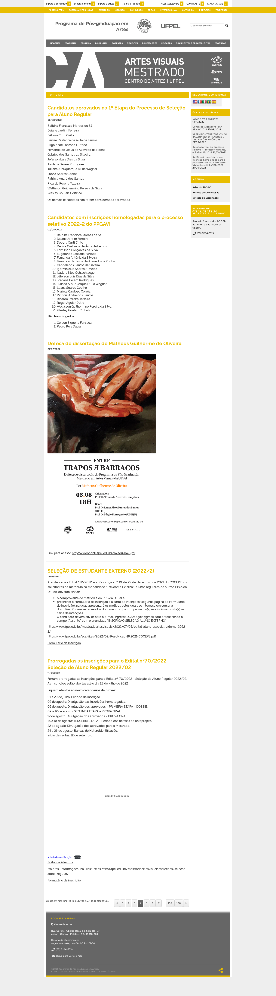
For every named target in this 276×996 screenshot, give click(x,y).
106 (178, 903)
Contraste (194, 3)
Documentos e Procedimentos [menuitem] (193, 43)
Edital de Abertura (60, 862)
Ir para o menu (84, 3)
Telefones (221, 10)
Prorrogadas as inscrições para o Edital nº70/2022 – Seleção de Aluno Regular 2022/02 (109, 663)
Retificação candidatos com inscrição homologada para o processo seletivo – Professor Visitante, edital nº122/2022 (209, 161)
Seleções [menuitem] (166, 43)
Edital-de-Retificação (60, 857)
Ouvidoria (188, 10)
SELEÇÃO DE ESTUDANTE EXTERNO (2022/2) (101, 570)
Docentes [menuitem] (117, 43)
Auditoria (104, 10)
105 (170, 903)
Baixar (77, 857)
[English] (194, 102)
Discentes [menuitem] (132, 43)
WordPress (69, 971)
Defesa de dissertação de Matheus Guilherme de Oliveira (115, 343)
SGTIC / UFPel (108, 971)
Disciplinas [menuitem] (101, 43)
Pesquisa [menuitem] (86, 43)
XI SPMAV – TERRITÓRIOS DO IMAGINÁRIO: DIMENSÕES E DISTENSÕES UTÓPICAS (209, 137)
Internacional (168, 10)
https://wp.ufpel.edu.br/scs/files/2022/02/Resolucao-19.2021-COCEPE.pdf (102, 636)
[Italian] (204, 102)
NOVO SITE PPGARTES (205, 119)
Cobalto (120, 10)
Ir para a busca (108, 3)
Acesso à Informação (81, 10)
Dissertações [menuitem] (149, 43)
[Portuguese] (209, 102)
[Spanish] (214, 102)
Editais (151, 10)
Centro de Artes (63, 924)
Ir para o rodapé (132, 3)
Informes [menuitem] (55, 43)
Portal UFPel (56, 10)
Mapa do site (216, 3)
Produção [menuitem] (220, 43)
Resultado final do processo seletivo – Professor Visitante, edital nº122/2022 (209, 149)
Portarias (204, 10)
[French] (199, 102)
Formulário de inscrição (64, 643)
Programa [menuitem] (70, 43)
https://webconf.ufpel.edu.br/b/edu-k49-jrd (103, 553)
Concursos (136, 10)
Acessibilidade (171, 3)
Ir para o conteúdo (58, 3)
